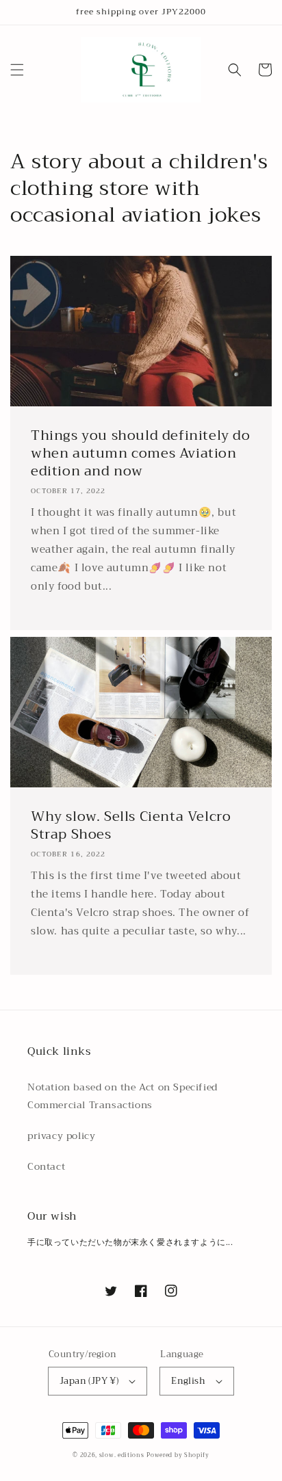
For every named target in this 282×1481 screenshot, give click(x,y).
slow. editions (121, 1455)
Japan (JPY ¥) (89, 1381)
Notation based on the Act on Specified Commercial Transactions (122, 1095)
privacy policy (61, 1135)
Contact (46, 1166)
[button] (17, 70)
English (188, 1381)
